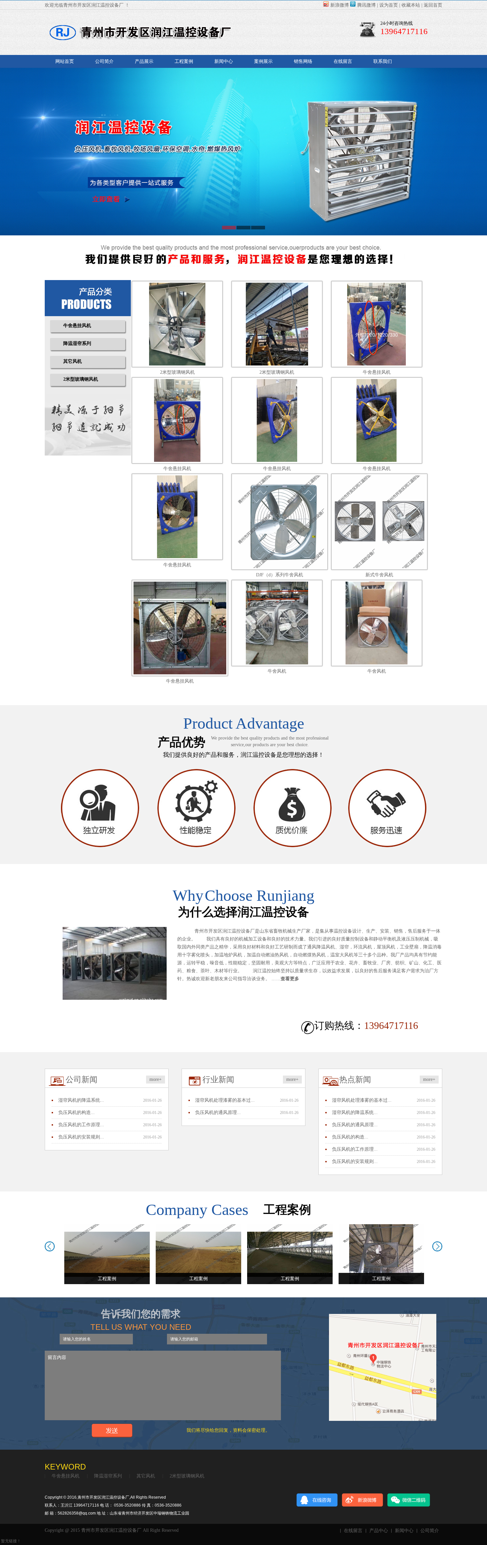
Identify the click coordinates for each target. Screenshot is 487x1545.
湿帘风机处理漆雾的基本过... (225, 1100)
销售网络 (303, 61)
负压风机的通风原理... (218, 1112)
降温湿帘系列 (77, 343)
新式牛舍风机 (379, 574)
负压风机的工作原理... (81, 1124)
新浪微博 (339, 5)
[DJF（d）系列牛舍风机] (279, 521)
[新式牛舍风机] (379, 521)
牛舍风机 (277, 671)
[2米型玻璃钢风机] (177, 323)
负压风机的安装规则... (81, 1137)
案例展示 (263, 61)
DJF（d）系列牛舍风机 (279, 574)
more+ (155, 1079)
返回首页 (433, 5)
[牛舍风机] (277, 622)
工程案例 (184, 61)
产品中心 (378, 1531)
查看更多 (290, 978)
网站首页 (64, 61)
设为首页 (388, 5)
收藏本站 (411, 5)
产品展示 (144, 61)
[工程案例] (107, 1253)
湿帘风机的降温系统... (81, 1100)
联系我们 (382, 61)
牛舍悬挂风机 (77, 325)
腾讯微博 (366, 5)
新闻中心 (223, 61)
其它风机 (72, 361)
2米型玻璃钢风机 (80, 379)
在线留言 (343, 61)
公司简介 (104, 61)
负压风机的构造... (76, 1112)
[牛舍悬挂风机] (376, 323)
